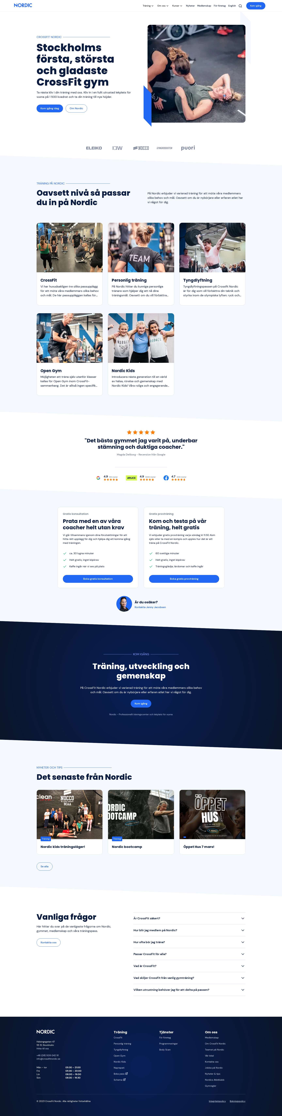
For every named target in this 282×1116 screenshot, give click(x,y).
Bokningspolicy (237, 1101)
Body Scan (165, 1049)
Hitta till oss (43, 1048)
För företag (220, 5)
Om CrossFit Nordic (215, 1043)
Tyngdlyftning (121, 1049)
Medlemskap (204, 5)
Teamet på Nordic (214, 1049)
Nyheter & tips (212, 1073)
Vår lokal (209, 1055)
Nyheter (190, 5)
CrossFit (118, 1037)
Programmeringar (168, 1043)
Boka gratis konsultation (98, 579)
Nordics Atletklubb (214, 1079)
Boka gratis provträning (184, 579)
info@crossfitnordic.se (48, 1058)
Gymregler (210, 1085)
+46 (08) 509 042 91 (48, 1055)
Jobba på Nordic (214, 1067)
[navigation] (23, 5)
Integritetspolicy (217, 1101)
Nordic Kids (120, 1061)
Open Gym (119, 1055)
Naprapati (119, 1067)
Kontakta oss (48, 942)
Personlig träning (122, 1043)
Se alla (44, 866)
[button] (148, 6)
